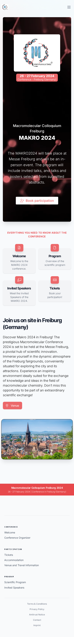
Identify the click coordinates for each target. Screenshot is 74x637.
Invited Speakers (14, 587)
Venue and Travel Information (21, 565)
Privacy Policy (37, 609)
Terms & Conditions (37, 603)
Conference (11, 527)
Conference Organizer (17, 537)
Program (9, 577)
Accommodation (14, 560)
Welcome (9, 532)
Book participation (40, 200)
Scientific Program (15, 582)
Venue (14, 405)
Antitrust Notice (37, 614)
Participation (13, 549)
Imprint (37, 625)
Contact (37, 620)
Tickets (8, 554)
